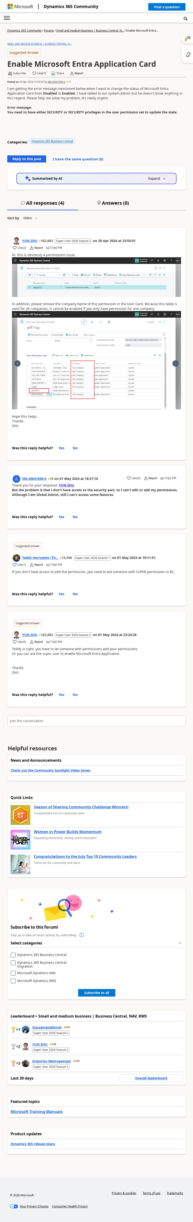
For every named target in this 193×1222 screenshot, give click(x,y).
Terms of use (151, 1193)
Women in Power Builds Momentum (68, 832)
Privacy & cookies (124, 1193)
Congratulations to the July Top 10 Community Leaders (85, 857)
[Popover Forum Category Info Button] (81, 935)
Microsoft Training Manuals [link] (37, 1111)
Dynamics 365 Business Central (52, 141)
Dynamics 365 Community (71, 6)
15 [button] (69, 81)
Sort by (13, 218)
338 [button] (54, 1044)
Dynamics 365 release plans (33, 1144)
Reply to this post (26, 159)
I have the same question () (78, 159)
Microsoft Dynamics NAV (36, 973)
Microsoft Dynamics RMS (36, 981)
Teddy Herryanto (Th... (40, 557)
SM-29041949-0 (56, 81)
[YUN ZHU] (16, 241)
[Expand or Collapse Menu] (7, 18)
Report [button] (79, 73)
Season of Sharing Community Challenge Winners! (81, 807)
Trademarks (175, 1193)
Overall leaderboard (151, 1078)
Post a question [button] (167, 7)
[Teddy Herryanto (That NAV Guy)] (16, 558)
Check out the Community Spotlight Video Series (50, 770)
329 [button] (77, 1061)
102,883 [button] (47, 240)
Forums (49, 31)
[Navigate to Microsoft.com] (20, 6)
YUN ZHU (29, 240)
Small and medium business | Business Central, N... (90, 31)
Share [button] (60, 73)
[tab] (42, 205)
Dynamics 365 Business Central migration (42, 964)
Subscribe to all (96, 992)
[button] (166, 8)
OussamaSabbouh (47, 1027)
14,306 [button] (67, 557)
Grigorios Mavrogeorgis (51, 1061)
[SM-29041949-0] (16, 479)
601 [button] (68, 1027)
